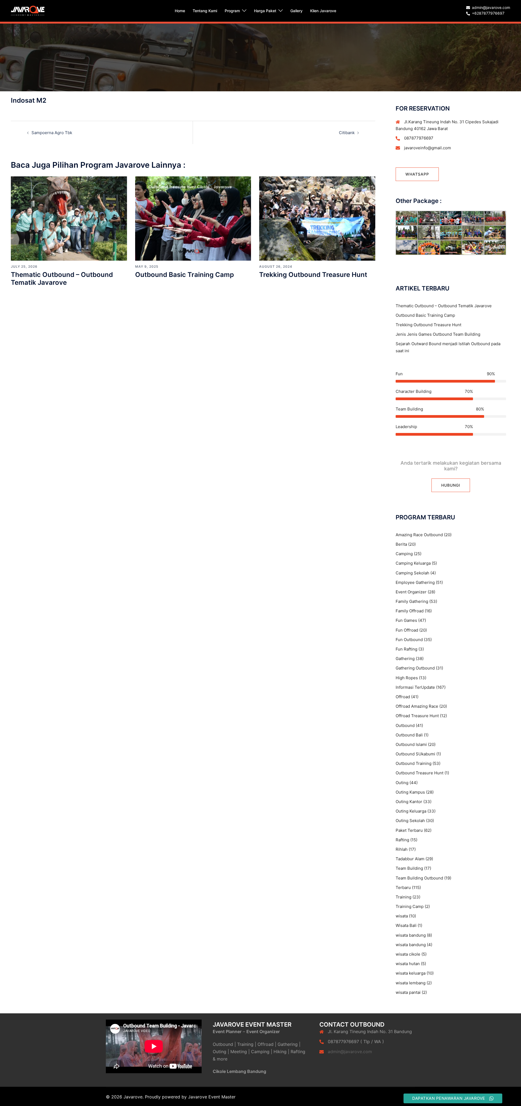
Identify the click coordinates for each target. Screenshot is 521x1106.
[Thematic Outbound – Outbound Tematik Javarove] (69, 218)
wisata (402, 916)
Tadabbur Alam (410, 858)
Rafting (402, 839)
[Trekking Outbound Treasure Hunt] (317, 218)
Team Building (409, 868)
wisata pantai (408, 992)
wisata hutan (408, 963)
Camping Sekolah (412, 572)
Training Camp (410, 906)
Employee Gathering (415, 582)
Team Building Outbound (419, 878)
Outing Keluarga (411, 811)
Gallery (296, 10)
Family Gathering (412, 601)
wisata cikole (408, 954)
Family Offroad (410, 610)
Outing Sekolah (410, 820)
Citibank (347, 132)
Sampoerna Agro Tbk (51, 132)
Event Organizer (411, 591)
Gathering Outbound (415, 668)
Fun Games (406, 620)
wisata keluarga (410, 973)
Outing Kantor (409, 801)
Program (232, 10)
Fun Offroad (407, 630)
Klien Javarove (323, 10)
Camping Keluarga (413, 563)
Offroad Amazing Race (417, 706)
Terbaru (403, 887)
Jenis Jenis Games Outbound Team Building (438, 334)
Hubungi (450, 485)
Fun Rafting (406, 649)
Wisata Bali (406, 925)
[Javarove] (28, 10)
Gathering (405, 658)
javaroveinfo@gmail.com (427, 147)
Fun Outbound (409, 639)
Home (180, 10)
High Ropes (407, 677)
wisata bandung (411, 935)
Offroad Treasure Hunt (417, 715)
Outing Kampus (410, 792)
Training (403, 897)
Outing (402, 782)
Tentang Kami (205, 10)
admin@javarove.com (350, 1051)
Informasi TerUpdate (415, 687)
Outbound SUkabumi (415, 753)
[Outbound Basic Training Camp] (193, 218)
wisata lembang (410, 982)
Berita (401, 544)
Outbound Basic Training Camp (184, 275)
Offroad (403, 696)
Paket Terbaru (409, 830)
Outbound (405, 725)
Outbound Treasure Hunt (419, 772)
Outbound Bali (409, 735)
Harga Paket (265, 10)
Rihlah (402, 849)
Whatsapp (417, 174)
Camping (404, 553)
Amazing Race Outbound (419, 534)
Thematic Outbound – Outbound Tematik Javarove (62, 278)
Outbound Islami (411, 744)
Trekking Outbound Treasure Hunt (313, 275)
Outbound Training (413, 763)
